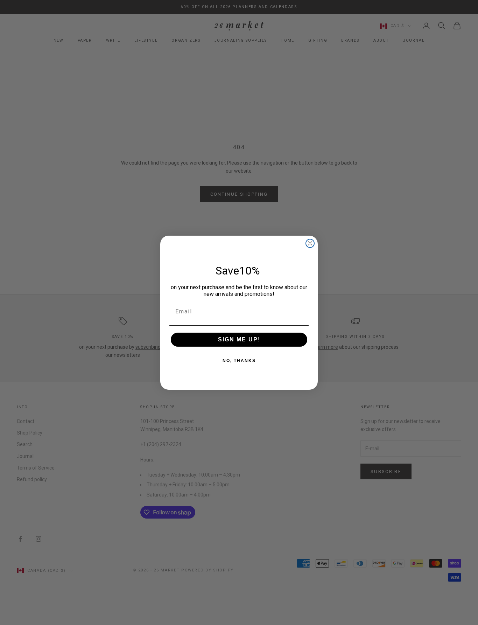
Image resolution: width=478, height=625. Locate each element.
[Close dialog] (310, 243)
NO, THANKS (239, 360)
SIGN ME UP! (239, 339)
